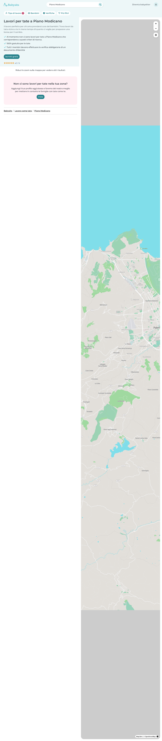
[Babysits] (11, 4)
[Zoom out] (155, 28)
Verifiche (49, 13)
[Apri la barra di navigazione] (156, 4)
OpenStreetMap (150, 736)
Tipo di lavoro (15, 13)
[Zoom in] (155, 23)
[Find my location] (155, 35)
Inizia (40, 97)
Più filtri (64, 13)
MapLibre (139, 736)
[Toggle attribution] (157, 736)
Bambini (34, 13)
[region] (120, 379)
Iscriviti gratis (11, 56)
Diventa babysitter (141, 4)
